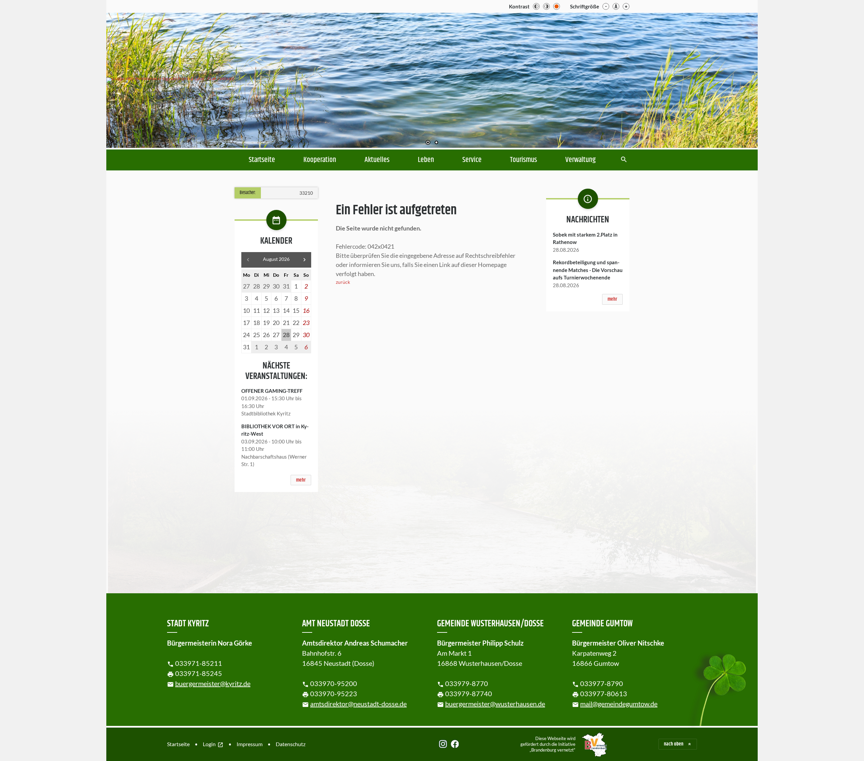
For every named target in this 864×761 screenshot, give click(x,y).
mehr (301, 480)
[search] (623, 160)
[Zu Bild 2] (436, 143)
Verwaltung (580, 160)
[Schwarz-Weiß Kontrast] (536, 6)
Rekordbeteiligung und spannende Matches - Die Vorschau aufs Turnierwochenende (588, 269)
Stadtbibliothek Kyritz (266, 413)
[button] (731, 79)
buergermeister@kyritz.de (212, 683)
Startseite (262, 160)
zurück (343, 282)
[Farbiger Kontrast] (556, 6)
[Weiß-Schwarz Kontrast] (546, 6)
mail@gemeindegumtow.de (618, 704)
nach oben (673, 744)
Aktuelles (376, 160)
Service (472, 160)
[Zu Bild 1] (428, 143)
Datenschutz (290, 744)
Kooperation (319, 160)
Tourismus (523, 160)
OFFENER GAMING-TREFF (271, 391)
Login (213, 744)
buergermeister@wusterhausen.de (495, 704)
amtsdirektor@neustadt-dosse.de (358, 704)
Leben (426, 160)
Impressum (250, 744)
